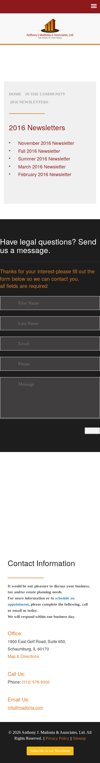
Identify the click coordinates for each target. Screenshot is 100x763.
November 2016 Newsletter (46, 142)
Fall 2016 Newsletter (39, 150)
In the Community (45, 94)
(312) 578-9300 (36, 682)
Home (15, 94)
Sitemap (79, 738)
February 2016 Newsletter (44, 174)
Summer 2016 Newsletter (44, 158)
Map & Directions (23, 656)
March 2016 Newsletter (42, 166)
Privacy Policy (57, 738)
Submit (92, 430)
